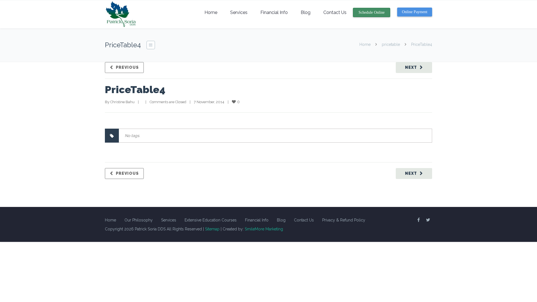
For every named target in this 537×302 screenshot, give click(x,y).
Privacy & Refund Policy (343, 220)
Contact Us (335, 12)
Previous (127, 67)
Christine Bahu (122, 102)
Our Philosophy (138, 220)
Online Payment (414, 12)
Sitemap (212, 229)
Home (210, 12)
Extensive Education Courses (211, 220)
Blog (305, 12)
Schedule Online (372, 12)
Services (239, 12)
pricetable (391, 44)
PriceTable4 (135, 89)
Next (411, 67)
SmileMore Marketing (264, 229)
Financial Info (274, 12)
